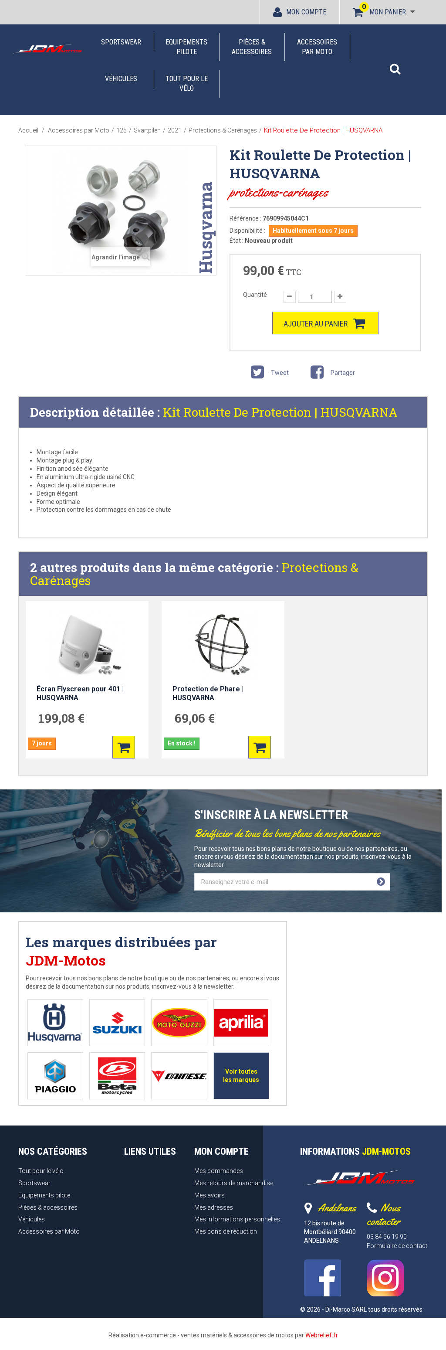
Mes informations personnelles (237, 1219)
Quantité (255, 294)
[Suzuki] (117, 1022)
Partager (342, 372)
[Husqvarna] (55, 1022)
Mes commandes (218, 1170)
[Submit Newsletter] (381, 882)
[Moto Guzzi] (179, 1023)
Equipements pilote (186, 47)
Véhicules (121, 79)
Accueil (28, 130)
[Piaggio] (55, 1076)
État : (236, 240)
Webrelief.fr (321, 1335)
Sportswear (121, 42)
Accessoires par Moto (317, 47)
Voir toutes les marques (241, 1075)
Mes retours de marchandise (233, 1183)
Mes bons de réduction (225, 1231)
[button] (395, 64)
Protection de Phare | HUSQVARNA (207, 693)
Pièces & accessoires (252, 47)
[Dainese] (179, 1076)
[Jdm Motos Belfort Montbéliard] (47, 48)
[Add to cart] (123, 747)
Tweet (279, 372)
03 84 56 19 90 (387, 1236)
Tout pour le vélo (187, 83)
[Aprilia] (241, 1023)
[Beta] (117, 1076)
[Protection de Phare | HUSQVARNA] (223, 645)
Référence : (245, 218)
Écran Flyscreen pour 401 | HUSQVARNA (80, 693)
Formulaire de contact (397, 1245)
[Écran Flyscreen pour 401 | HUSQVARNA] (87, 645)
